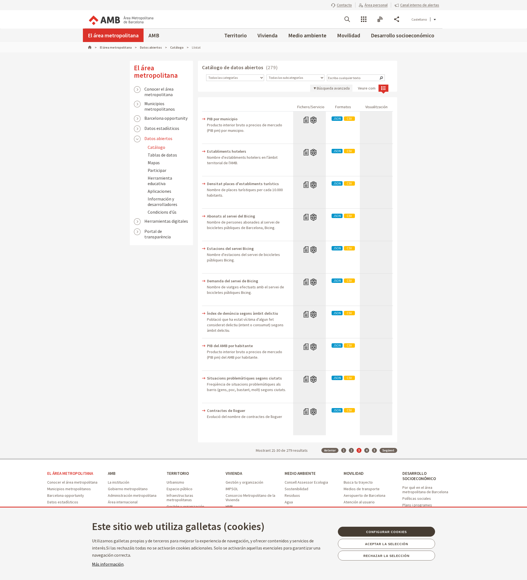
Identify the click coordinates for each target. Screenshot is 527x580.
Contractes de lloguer (226, 410)
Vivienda (267, 35)
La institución (118, 482)
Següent (388, 450)
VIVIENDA (234, 473)
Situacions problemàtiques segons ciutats (244, 378)
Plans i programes (417, 505)
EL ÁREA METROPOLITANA (70, 473)
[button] (341, 4)
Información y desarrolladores (162, 201)
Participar (157, 170)
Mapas (154, 162)
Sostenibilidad (296, 488)
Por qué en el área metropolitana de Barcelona (425, 489)
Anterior (330, 450)
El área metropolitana (113, 35)
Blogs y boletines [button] (380, 19)
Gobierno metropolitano (128, 488)
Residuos (292, 495)
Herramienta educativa (160, 180)
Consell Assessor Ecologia (306, 482)
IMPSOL (232, 488)
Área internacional (123, 502)
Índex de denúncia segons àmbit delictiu (242, 313)
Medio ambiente (307, 35)
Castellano (419, 19)
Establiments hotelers (226, 151)
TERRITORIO (178, 473)
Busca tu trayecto (358, 482)
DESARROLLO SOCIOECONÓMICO (419, 476)
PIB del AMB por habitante (230, 345)
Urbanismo (175, 482)
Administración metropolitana (132, 495)
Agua (289, 502)
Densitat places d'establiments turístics (243, 183)
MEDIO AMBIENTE (300, 473)
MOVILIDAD (354, 473)
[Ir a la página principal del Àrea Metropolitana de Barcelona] (121, 19)
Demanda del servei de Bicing (232, 280)
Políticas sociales (416, 498)
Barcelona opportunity (165, 118)
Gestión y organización (244, 482)
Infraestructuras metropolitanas (180, 497)
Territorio (235, 35)
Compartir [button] (396, 19)
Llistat (383, 88)
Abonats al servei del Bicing (231, 216)
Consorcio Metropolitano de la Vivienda (250, 497)
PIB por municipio (222, 118)
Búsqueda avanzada (333, 88)
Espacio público (179, 488)
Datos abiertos (158, 138)
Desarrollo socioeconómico (402, 35)
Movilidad (348, 35)
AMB (153, 35)
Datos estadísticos (161, 128)
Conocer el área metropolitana (158, 89)
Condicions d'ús (162, 212)
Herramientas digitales (166, 221)
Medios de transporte (362, 488)
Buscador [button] (347, 19)
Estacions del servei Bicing (230, 248)
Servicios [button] (363, 19)
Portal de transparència (157, 231)
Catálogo (156, 147)
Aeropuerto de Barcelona (364, 495)
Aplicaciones (159, 191)
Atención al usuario (359, 502)
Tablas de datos (162, 155)
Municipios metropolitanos (159, 104)
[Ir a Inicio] (92, 47)
